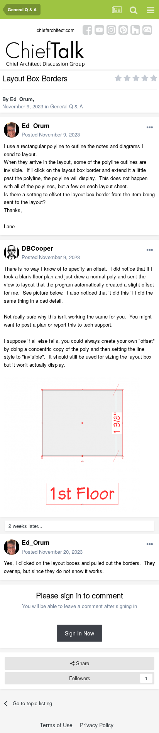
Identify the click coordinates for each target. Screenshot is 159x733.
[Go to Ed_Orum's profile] (11, 130)
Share (81, 663)
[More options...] (149, 127)
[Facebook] (87, 29)
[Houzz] (135, 29)
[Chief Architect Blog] (147, 29)
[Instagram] (111, 29)
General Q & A (66, 106)
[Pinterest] (123, 29)
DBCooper (37, 248)
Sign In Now (79, 633)
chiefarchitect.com (55, 30)
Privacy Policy (96, 725)
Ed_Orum (21, 99)
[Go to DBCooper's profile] (11, 252)
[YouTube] (99, 29)
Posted (51, 134)
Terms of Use (56, 725)
